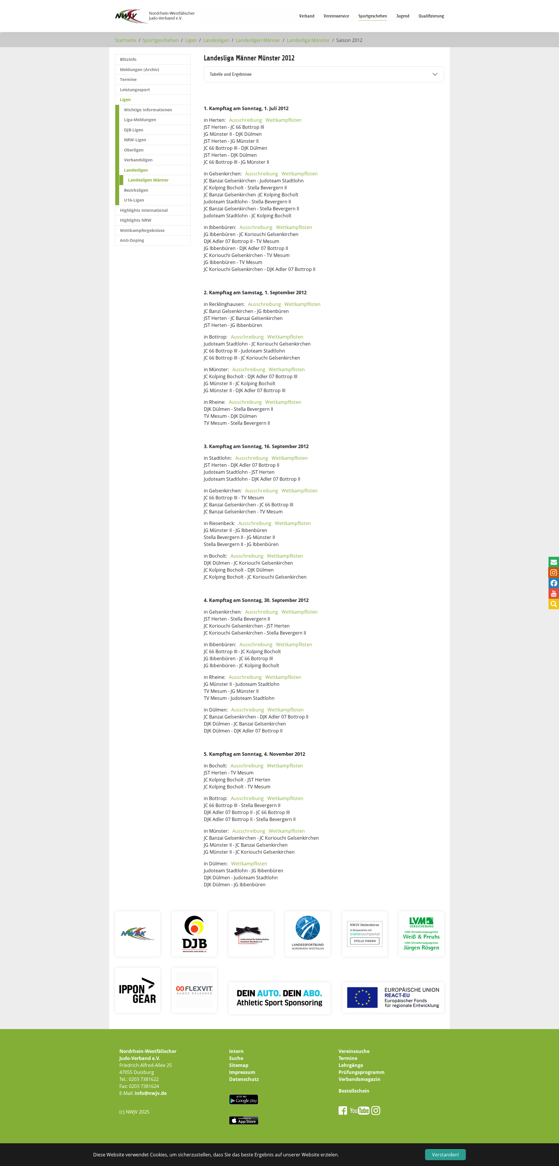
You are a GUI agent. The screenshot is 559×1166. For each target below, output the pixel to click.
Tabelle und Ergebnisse (231, 74)
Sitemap (238, 1065)
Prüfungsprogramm (362, 1072)
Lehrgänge (351, 1065)
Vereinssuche (354, 1051)
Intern (236, 1051)
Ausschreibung (245, 120)
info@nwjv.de (151, 1093)
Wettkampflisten (284, 120)
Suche (236, 1058)
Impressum (242, 1072)
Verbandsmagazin (360, 1079)
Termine (348, 1058)
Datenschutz (244, 1079)
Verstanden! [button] (445, 1154)
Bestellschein (354, 1091)
